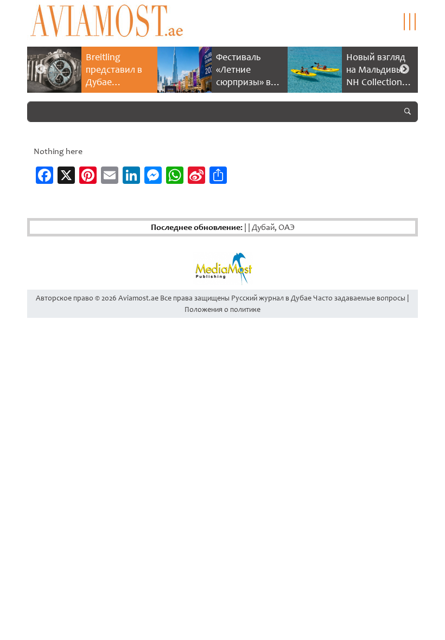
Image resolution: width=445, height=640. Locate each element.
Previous (40, 69)
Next (404, 69)
